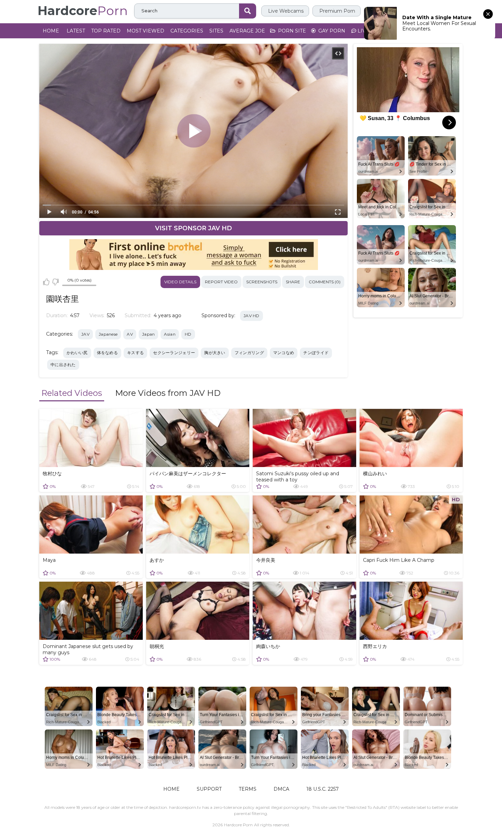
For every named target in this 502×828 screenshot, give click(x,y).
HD (188, 334)
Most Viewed (145, 31)
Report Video (221, 281)
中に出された (63, 364)
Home (51, 31)
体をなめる (107, 352)
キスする (135, 352)
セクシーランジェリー (174, 352)
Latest (76, 31)
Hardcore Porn (238, 824)
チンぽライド (316, 352)
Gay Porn (331, 31)
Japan (148, 334)
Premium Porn (336, 11)
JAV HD (251, 315)
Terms (247, 789)
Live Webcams (285, 11)
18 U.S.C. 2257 (322, 789)
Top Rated (106, 31)
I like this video (46, 282)
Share (293, 281)
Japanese (108, 334)
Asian (170, 334)
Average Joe (247, 31)
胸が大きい (214, 352)
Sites (216, 31)
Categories (186, 31)
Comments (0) (324, 281)
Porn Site (291, 31)
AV (130, 334)
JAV (85, 334)
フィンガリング (249, 352)
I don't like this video (55, 282)
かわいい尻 (77, 352)
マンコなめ (283, 352)
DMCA (281, 789)
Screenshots (261, 281)
